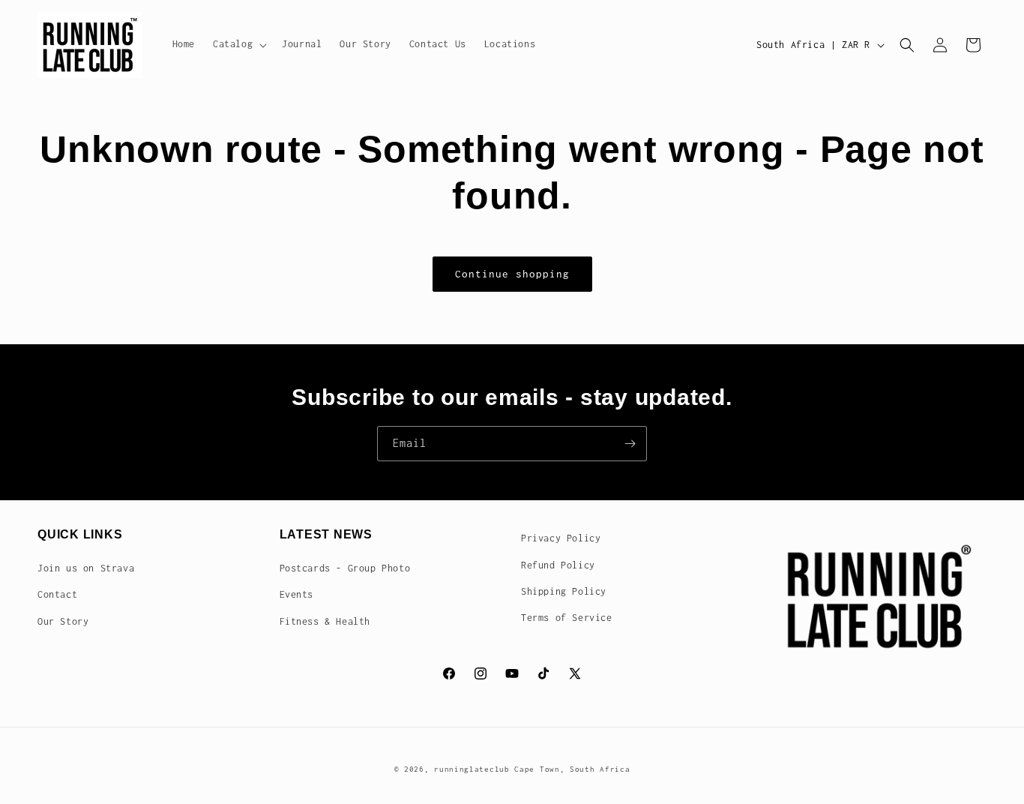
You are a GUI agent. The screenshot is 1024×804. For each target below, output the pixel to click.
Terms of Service (566, 617)
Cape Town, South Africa (572, 769)
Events (297, 594)
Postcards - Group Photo (345, 568)
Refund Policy (558, 565)
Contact (57, 594)
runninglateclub (472, 769)
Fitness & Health (325, 621)
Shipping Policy (563, 591)
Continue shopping (512, 274)
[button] (238, 44)
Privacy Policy (560, 538)
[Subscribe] (629, 443)
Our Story (62, 621)
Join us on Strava (85, 568)
